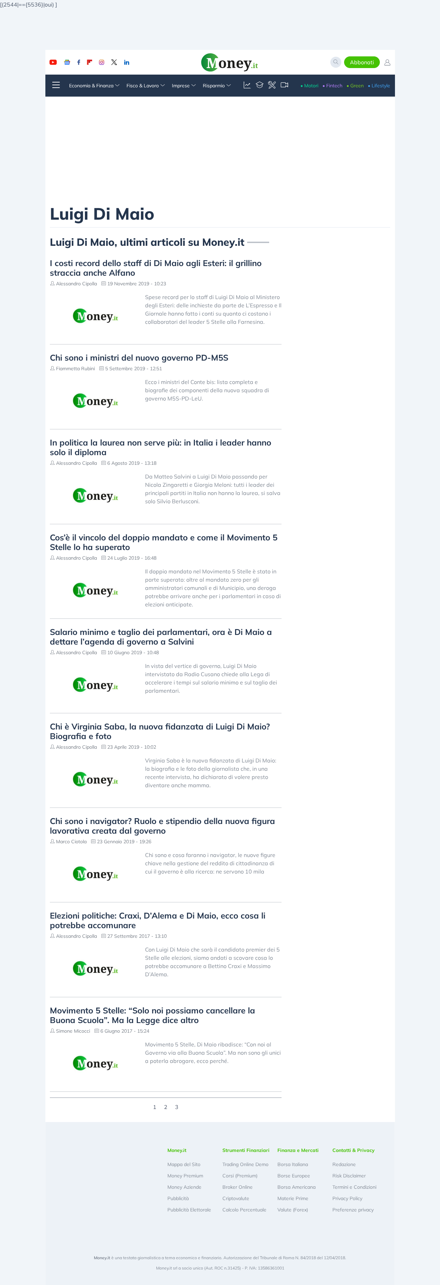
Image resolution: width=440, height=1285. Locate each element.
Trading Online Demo (245, 1164)
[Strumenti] (272, 85)
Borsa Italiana (292, 1164)
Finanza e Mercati (298, 1150)
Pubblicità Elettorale (189, 1210)
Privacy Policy (347, 1198)
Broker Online (237, 1187)
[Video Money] (284, 85)
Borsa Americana (296, 1187)
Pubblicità (178, 1198)
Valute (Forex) (292, 1210)
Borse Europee (293, 1176)
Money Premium (185, 1176)
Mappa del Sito (183, 1164)
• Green (355, 86)
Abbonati (362, 62)
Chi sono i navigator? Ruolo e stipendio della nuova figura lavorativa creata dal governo (162, 825)
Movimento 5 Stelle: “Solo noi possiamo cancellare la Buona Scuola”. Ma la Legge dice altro (152, 1015)
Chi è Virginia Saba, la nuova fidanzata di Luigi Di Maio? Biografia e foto (160, 731)
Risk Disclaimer (349, 1176)
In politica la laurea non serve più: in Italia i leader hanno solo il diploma (160, 447)
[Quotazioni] (247, 85)
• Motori (309, 86)
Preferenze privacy (353, 1210)
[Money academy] (259, 85)
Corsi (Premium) (239, 1176)
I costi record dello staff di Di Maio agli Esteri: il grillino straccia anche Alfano (156, 267)
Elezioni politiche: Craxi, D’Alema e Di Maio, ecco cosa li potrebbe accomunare (157, 920)
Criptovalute (235, 1198)
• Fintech (332, 86)
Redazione (344, 1164)
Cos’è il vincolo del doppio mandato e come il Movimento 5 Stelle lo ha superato (163, 542)
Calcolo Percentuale (244, 1210)
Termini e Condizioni (354, 1187)
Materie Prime (292, 1198)
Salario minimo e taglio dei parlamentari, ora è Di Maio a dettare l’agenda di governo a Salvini (161, 636)
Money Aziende (184, 1187)
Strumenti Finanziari (246, 1150)
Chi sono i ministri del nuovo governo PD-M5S (139, 357)
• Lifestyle (379, 86)
